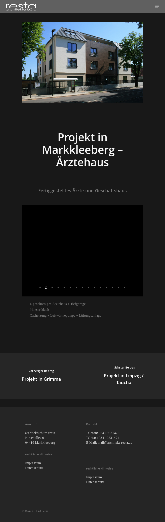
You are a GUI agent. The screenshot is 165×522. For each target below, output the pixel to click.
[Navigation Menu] (157, 6)
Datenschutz (34, 468)
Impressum (33, 463)
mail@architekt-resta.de (115, 442)
